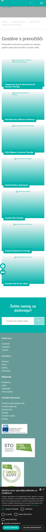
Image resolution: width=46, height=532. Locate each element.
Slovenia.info (7, 410)
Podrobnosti (35, 505)
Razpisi (5, 419)
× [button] (43, 489)
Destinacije (6, 371)
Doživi (4, 365)
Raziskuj (5, 361)
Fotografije (6, 389)
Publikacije (6, 382)
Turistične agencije (9, 406)
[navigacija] (41, 3)
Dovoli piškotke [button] (11, 528)
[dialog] (23, 509)
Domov (5, 22)
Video (4, 385)
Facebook (6, 344)
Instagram (5, 347)
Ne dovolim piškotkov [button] (32, 528)
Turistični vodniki (8, 416)
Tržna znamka (7, 392)
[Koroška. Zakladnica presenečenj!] (9, 4)
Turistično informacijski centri (13, 403)
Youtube (5, 350)
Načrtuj (4, 368)
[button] (23, 523)
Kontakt (5, 413)
